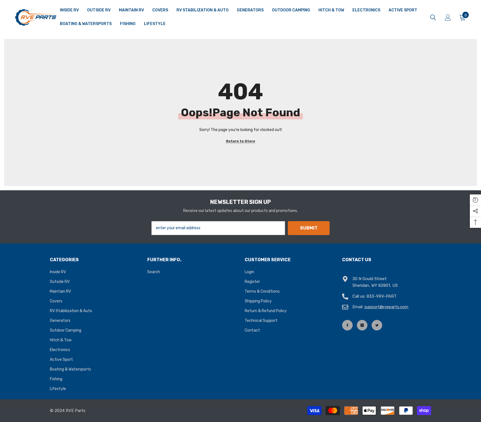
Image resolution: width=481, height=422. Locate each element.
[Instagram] (362, 325)
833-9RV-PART (382, 296)
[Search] (433, 17)
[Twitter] (377, 325)
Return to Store (240, 141)
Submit (309, 228)
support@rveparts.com (386, 306)
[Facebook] (347, 325)
